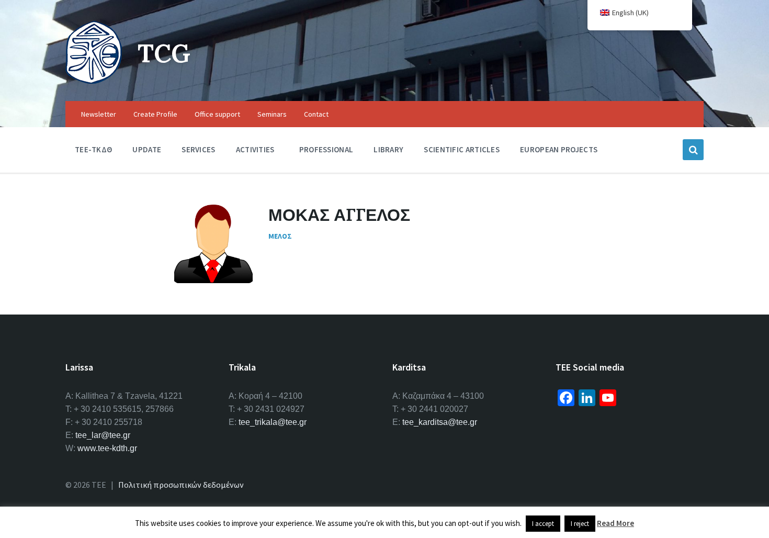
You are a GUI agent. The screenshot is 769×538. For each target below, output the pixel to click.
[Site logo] (93, 80)
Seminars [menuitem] (272, 114)
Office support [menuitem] (217, 114)
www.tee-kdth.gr (107, 448)
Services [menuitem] (198, 149)
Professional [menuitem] (326, 149)
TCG (164, 53)
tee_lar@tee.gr (102, 435)
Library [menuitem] (388, 149)
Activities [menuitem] (255, 149)
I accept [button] (543, 523)
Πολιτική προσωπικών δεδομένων (181, 484)
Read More (615, 523)
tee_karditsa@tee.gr (439, 422)
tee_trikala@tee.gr (273, 422)
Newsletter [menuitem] (98, 114)
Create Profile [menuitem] (155, 114)
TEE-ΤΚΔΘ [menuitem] (93, 149)
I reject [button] (580, 523)
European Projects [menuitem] (558, 149)
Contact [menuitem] (316, 114)
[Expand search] (693, 149)
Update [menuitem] (146, 149)
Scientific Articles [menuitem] (462, 149)
